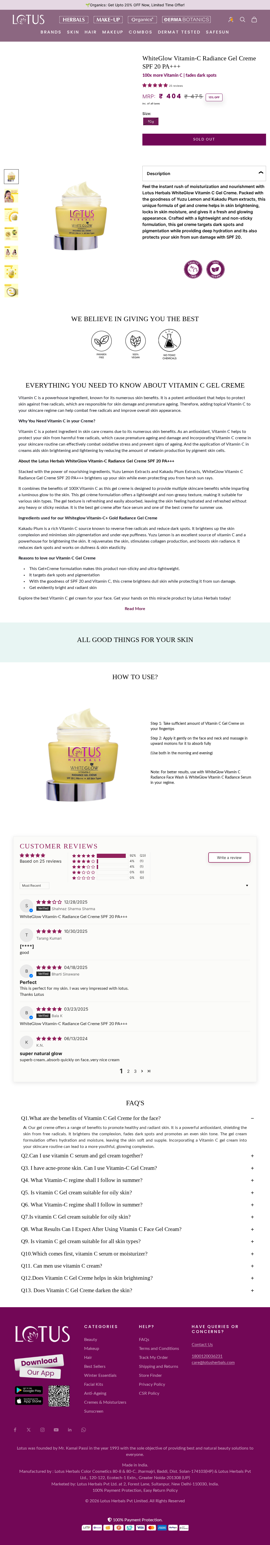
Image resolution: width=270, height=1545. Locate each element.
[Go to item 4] (11, 233)
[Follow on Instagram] (42, 1429)
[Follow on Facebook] (15, 1429)
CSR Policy (149, 1393)
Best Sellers (94, 1366)
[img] (49, 902)
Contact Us (202, 1345)
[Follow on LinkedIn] (70, 1429)
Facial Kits (93, 1384)
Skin (73, 32)
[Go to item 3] (11, 214)
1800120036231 (207, 1356)
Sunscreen (93, 1411)
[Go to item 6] (11, 271)
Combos (140, 32)
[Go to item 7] (11, 290)
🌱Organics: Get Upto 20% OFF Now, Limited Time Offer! (135, 5)
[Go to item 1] (11, 176)
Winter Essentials (100, 1375)
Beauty (90, 1340)
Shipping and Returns (158, 1366)
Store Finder (150, 1375)
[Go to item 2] (11, 195)
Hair (91, 32)
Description (158, 173)
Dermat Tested (179, 32)
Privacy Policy (152, 1384)
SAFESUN (217, 32)
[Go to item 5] (11, 252)
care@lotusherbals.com (213, 1362)
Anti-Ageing (95, 1393)
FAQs (144, 1340)
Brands (51, 32)
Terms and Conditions (159, 1348)
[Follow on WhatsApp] (83, 1429)
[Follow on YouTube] (56, 1429)
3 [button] (135, 1071)
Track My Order (153, 1357)
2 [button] (128, 1071)
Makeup (112, 32)
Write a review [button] (229, 857)
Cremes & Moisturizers (105, 1402)
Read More (135, 609)
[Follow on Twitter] (28, 1429)
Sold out (204, 139)
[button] (155, 85)
